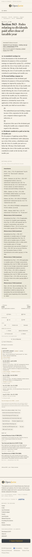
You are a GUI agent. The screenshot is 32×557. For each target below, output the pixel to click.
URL (5, 325)
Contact (26, 548)
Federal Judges (6, 512)
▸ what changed (6, 357)
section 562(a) (23, 136)
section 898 (22, 278)
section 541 (20, 83)
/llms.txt (4, 534)
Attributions (17, 550)
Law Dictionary (6, 510)
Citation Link (15, 325)
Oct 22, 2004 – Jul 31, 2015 (10, 361)
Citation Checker (6, 525)
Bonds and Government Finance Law (11, 412)
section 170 (13, 228)
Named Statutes (6, 518)
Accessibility (17, 548)
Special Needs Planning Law (9, 423)
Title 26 (10, 17)
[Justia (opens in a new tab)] (21, 499)
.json (9, 467)
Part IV (13, 18)
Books (3, 522)
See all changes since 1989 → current (10, 400)
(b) (6, 141)
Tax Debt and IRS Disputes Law (10, 426)
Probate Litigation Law (17, 421)
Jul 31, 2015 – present (8, 351)
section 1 (20, 252)
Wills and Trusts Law (7, 429)
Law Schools (5, 516)
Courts (3, 514)
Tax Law (21, 426)
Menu (5, 10)
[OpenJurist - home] (16, 5)
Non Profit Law (6, 421)
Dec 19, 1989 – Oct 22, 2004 (10, 375)
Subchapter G (7, 18)
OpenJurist (4, 17)
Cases (3, 505)
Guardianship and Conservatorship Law (12, 418)
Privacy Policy (5, 552)
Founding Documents (7, 520)
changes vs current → (16, 371)
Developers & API (6, 531)
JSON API (4, 536)
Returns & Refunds (7, 550)
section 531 (19, 63)
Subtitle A (16, 17)
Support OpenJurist (16, 541)
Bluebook (26, 325)
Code (3, 507)
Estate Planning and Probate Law (10, 415)
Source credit (7, 358)
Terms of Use (25, 550)
